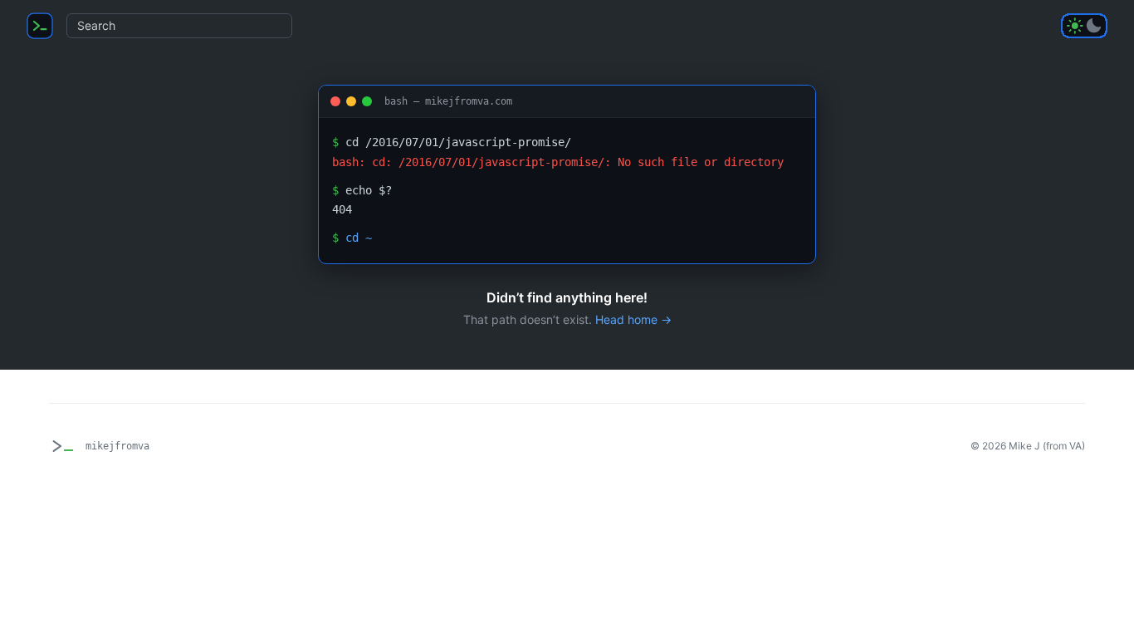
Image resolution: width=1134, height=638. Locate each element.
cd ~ (358, 237)
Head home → (633, 319)
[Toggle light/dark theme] (1084, 25)
